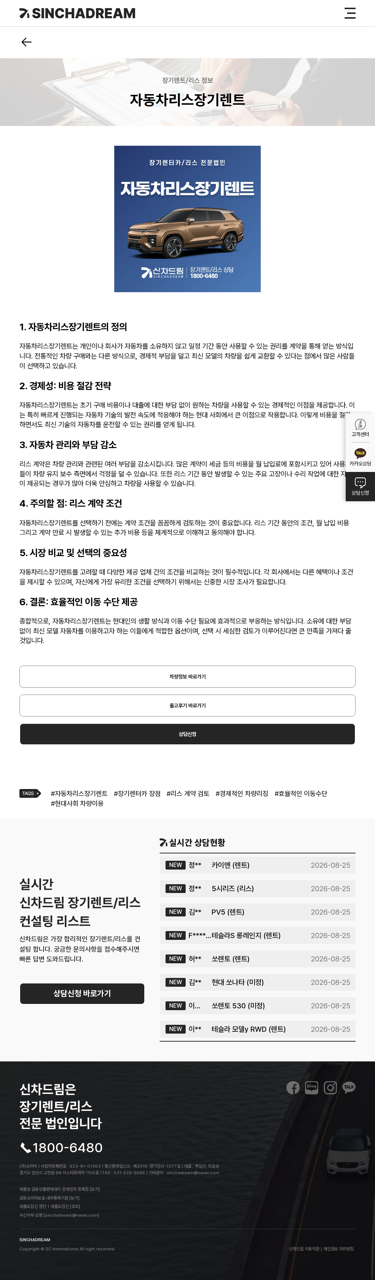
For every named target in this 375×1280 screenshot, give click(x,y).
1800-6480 (68, 1147)
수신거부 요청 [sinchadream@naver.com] (59, 1215)
